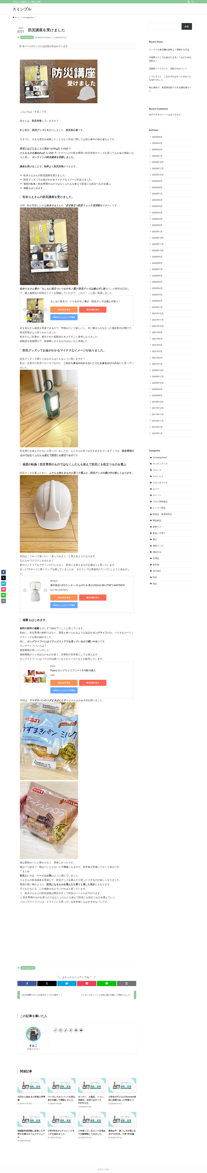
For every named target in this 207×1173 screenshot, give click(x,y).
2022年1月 (157, 307)
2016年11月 (158, 420)
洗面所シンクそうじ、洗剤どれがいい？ (168, 68)
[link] (55, 1030)
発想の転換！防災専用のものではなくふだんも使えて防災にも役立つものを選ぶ (67, 183)
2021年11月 (158, 319)
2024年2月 (157, 149)
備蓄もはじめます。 (34, 188)
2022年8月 (157, 262)
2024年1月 (157, 155)
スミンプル (22, 9)
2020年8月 (157, 395)
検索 (187, 26)
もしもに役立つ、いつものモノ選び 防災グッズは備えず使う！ (85, 301)
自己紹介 (157, 570)
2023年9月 (157, 180)
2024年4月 (157, 143)
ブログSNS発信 (160, 501)
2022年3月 (157, 294)
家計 (155, 539)
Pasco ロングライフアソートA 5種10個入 (73, 670)
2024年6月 (157, 136)
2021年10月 (158, 326)
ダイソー (157, 495)
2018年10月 (158, 401)
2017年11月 (158, 414)
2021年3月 (157, 351)
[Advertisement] (76, 935)
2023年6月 (157, 199)
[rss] (188, 1)
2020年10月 (158, 382)
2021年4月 (157, 344)
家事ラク (157, 526)
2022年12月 (158, 237)
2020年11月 (158, 376)
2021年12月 (158, 313)
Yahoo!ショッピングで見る (64, 317)
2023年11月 (158, 168)
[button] (27, 983)
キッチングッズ (160, 463)
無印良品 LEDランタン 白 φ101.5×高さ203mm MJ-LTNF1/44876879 (87, 585)
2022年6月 (157, 275)
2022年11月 (158, 243)
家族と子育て (159, 532)
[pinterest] (76, 1030)
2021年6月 (157, 338)
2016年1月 (157, 433)
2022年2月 (157, 300)
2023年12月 (158, 161)
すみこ (33, 1045)
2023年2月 (157, 225)
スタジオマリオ (160, 482)
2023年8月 (157, 187)
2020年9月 (157, 389)
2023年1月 (157, 231)
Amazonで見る (64, 309)
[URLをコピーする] (126, 983)
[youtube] (81, 1030)
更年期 (156, 564)
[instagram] (61, 1030)
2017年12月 (158, 407)
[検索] (192, 1)
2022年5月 (157, 281)
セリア (156, 488)
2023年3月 (157, 218)
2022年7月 (157, 269)
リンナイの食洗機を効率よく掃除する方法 (169, 49)
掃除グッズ (158, 545)
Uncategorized (27, 37)
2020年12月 (158, 370)
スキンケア (158, 476)
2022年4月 (157, 288)
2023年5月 (157, 206)
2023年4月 (157, 212)
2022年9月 (157, 256)
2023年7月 (157, 193)
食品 (155, 583)
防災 (155, 577)
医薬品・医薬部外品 (162, 514)
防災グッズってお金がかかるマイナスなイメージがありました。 (58, 179)
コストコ (157, 469)
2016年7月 (157, 426)
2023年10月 (158, 174)
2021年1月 (157, 363)
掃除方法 (157, 551)
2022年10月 (158, 250)
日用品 (156, 558)
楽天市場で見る (92, 309)
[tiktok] (66, 1030)
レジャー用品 (159, 507)
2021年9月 (157, 332)
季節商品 (157, 520)
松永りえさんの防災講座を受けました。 (45, 175)
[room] (71, 1030)
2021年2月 (157, 357)
